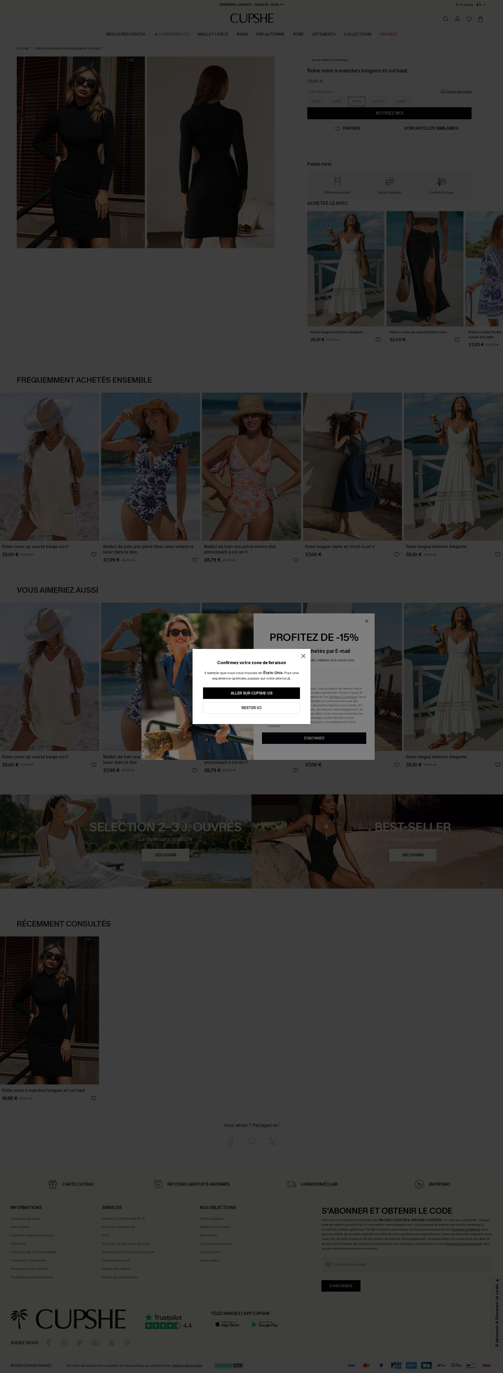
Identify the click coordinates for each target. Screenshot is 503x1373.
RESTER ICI (251, 707)
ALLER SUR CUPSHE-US (251, 693)
